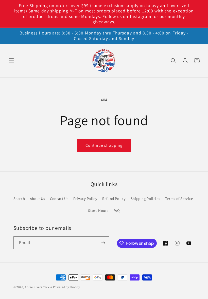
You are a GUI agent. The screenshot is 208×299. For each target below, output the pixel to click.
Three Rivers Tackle (38, 287)
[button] (11, 60)
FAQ (116, 210)
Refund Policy (114, 198)
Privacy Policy (85, 198)
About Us (37, 198)
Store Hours (98, 210)
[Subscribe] (103, 242)
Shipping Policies (145, 198)
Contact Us (59, 198)
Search (19, 198)
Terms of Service (179, 198)
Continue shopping (104, 145)
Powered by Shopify (66, 287)
